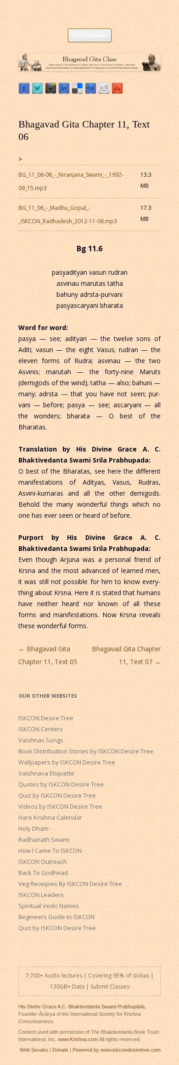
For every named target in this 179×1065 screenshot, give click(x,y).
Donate (60, 1050)
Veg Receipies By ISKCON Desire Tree (70, 884)
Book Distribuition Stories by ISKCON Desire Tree (85, 751)
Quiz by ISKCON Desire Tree (57, 795)
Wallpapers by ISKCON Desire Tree (66, 762)
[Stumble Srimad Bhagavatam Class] (117, 91)
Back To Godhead (43, 872)
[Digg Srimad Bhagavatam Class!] (90, 91)
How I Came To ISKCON (50, 850)
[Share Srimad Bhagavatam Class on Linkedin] (64, 91)
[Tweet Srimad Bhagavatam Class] (37, 91)
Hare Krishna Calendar (50, 817)
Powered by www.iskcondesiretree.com (117, 1050)
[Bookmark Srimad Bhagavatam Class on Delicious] (77, 91)
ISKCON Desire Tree (45, 718)
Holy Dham (33, 828)
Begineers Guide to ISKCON (56, 917)
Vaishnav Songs (40, 740)
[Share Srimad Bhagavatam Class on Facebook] (24, 91)
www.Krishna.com (78, 1039)
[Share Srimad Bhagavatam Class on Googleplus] (50, 91)
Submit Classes (109, 986)
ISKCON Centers (40, 729)
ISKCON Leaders (41, 895)
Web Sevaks (34, 1050)
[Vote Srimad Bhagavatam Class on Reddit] (104, 91)
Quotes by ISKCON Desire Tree (61, 784)
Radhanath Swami (43, 839)
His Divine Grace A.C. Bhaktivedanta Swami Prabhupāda (81, 1006)
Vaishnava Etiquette (46, 773)
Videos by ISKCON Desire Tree (60, 806)
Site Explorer (89, 35)
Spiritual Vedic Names (48, 906)
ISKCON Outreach (42, 861)
